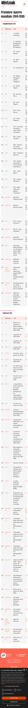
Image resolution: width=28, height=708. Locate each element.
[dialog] (14, 688)
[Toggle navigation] (24, 4)
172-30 (7, 419)
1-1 (6, 322)
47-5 (6, 366)
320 (6, 153)
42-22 (7, 353)
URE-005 (8, 293)
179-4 (7, 431)
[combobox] (24, 670)
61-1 (6, 376)
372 (6, 187)
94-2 (6, 403)
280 (6, 145)
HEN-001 (8, 259)
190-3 (7, 447)
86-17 (7, 384)
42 (6, 59)
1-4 (6, 334)
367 (6, 179)
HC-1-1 (7, 589)
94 (6, 102)
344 (6, 161)
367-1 (6, 493)
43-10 (7, 359)
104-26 (7, 409)
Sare (26, 493)
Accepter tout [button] (14, 698)
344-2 (7, 481)
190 (6, 136)
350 (6, 171)
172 (6, 118)
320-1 (7, 467)
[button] (14, 705)
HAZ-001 (8, 237)
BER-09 (7, 205)
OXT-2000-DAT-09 (7, 269)
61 (6, 86)
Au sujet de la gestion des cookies (13, 683)
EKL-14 (7, 229)
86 (6, 94)
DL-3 (6, 221)
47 (6, 76)
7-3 (6, 341)
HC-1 (6, 245)
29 (6, 51)
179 (6, 126)
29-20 (7, 347)
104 (6, 110)
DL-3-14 (7, 560)
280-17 (7, 463)
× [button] (26, 669)
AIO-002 (7, 197)
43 (6, 68)
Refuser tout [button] (14, 701)
